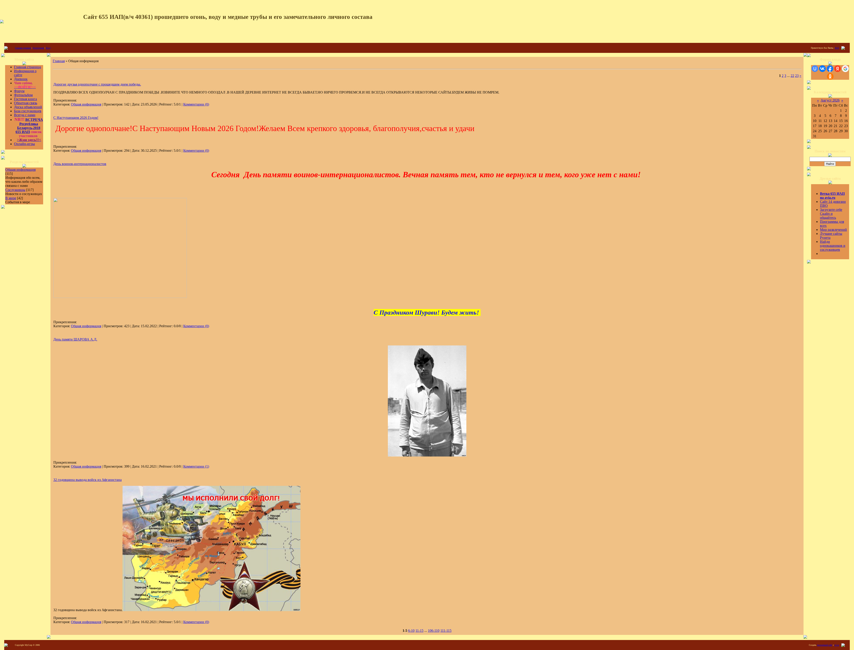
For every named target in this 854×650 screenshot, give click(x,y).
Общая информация (20, 169)
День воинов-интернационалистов (79, 164)
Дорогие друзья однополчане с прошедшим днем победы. (97, 84)
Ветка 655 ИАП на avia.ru (832, 195)
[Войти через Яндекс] (837, 68)
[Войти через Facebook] (830, 68)
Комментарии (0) (196, 104)
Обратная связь (25, 103)
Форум (19, 91)
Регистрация (38, 48)
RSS (837, 48)
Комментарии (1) (196, 466)
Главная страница (23, 48)
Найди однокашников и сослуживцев (832, 245)
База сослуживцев (27, 111)
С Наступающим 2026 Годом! (75, 118)
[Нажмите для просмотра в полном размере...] (427, 455)
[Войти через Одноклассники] (830, 76)
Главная (59, 61)
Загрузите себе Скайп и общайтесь (831, 213)
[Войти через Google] (845, 68)
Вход (48, 48)
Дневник (21, 79)
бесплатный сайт (824, 645)
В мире (10, 198)
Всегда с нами (24, 115)
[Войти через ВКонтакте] (822, 68)
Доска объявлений (28, 107)
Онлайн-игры (24, 144)
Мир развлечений (833, 229)
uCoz (836, 645)
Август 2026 (830, 100)
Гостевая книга (25, 99)
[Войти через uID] (815, 68)
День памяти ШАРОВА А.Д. (75, 339)
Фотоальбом (23, 95)
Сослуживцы (15, 190)
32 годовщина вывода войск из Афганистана (87, 480)
